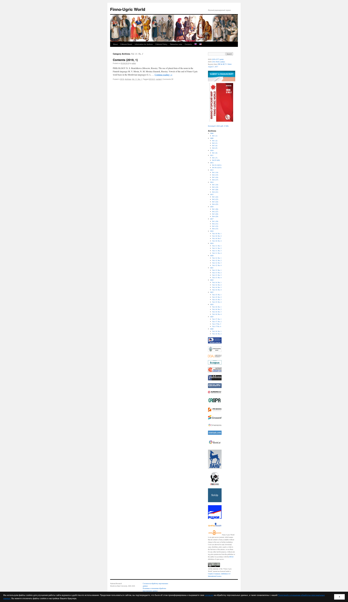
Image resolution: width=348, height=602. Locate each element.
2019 (122, 79)
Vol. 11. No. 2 (216, 248)
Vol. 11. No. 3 (216, 250)
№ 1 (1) (214, 136)
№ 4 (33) (215, 228)
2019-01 (152, 79)
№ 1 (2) (214, 140)
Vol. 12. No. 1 (216, 258)
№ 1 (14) (215, 172)
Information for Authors (144, 44)
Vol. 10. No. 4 (216, 241)
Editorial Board (126, 44)
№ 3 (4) (214, 145)
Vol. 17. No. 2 (216, 321)
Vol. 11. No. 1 (137, 79)
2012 (211, 162)
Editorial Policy (161, 44)
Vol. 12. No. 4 (216, 265)
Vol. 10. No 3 (216, 238)
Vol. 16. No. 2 (216, 309)
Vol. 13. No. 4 (216, 277)
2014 (211, 182)
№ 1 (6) (214, 153)
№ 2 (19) (215, 187)
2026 (211, 329)
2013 (211, 170)
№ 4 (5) (214, 148)
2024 (211, 304)
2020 (211, 255)
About (115, 44)
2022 (211, 280)
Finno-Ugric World (127, 9)
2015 (211, 194)
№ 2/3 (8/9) (216, 160)
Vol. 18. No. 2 (216, 334)
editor (134, 63)
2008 (211, 133)
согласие (209, 595)
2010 (211, 150)
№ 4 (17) (215, 180)
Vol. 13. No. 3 (216, 275)
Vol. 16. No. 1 (216, 307)
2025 (211, 316)
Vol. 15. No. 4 (216, 302)
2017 (211, 219)
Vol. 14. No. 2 (216, 285)
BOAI (231, 557)
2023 (211, 292)
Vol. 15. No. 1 (216, 294)
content (158, 79)
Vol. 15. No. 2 (216, 297)
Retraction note (176, 44)
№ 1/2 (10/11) (216, 165)
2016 (211, 206)
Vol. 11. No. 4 (216, 253)
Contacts (188, 44)
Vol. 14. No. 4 (216, 290)
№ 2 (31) (215, 224)
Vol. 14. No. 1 (216, 282)
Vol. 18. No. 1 (216, 331)
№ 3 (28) (215, 214)
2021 (211, 268)
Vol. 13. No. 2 (216, 272)
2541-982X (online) (218, 62)
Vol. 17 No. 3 (216, 324)
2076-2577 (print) (218, 59)
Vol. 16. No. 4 (216, 314)
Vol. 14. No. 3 (216, 287)
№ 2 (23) (215, 199)
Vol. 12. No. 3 (216, 263)
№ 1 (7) (214, 158)
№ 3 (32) (215, 226)
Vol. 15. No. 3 (216, 299)
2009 (211, 138)
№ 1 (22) (215, 197)
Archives (128, 79)
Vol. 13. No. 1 (216, 270)
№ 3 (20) (215, 189)
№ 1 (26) (215, 209)
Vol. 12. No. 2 (216, 260)
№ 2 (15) (215, 175)
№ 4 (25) (215, 204)
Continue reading (163, 74)
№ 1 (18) (215, 184)
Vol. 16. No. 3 (216, 312)
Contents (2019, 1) (125, 60)
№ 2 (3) (214, 143)
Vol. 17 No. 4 (216, 326)
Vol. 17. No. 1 (216, 319)
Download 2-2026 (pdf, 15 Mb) (218, 126)
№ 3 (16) (215, 177)
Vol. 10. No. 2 (216, 236)
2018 (211, 231)
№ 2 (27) (215, 211)
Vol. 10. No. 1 (216, 233)
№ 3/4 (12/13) (216, 167)
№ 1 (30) (215, 221)
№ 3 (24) (215, 202)
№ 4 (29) (215, 216)
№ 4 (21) (215, 192)
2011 (211, 155)
